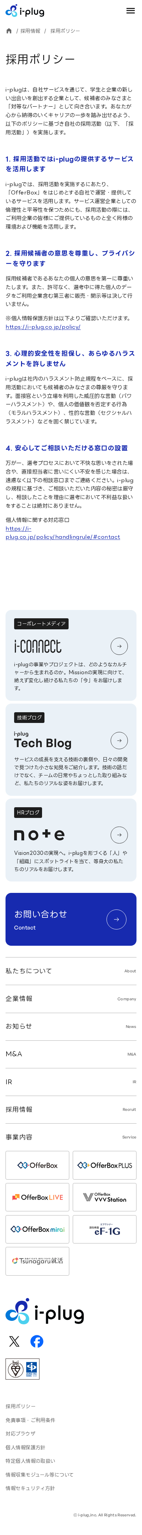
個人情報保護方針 (25, 1447)
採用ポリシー (21, 1406)
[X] (14, 1341)
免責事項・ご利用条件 (30, 1420)
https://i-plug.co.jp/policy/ (43, 327)
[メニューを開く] (130, 10)
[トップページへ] (9, 30)
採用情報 (30, 31)
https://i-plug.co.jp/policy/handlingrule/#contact (63, 533)
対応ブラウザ (20, 1433)
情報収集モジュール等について (40, 1474)
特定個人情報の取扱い (30, 1461)
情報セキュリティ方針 (30, 1488)
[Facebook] (36, 1341)
